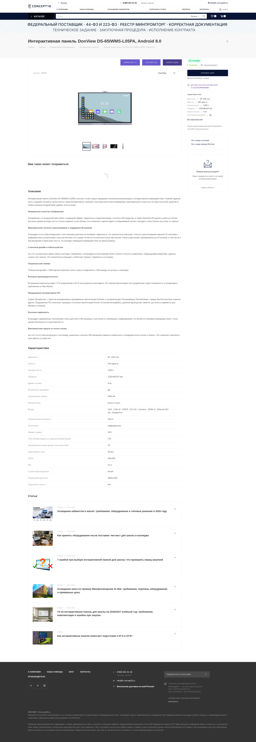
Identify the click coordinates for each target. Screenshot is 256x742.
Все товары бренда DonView (202, 144)
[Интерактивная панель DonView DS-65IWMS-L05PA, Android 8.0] (105, 109)
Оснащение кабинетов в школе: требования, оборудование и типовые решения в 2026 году (112, 511)
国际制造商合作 (173, 701)
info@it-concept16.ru (219, 3)
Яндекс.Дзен (44, 686)
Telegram (38, 686)
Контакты (85, 672)
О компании (34, 672)
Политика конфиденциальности (182, 683)
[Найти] (204, 16)
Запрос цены (172, 62)
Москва (64, 3)
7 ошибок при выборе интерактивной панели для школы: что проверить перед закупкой (110, 559)
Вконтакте (31, 686)
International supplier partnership (184, 698)
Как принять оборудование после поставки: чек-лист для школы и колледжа (103, 535)
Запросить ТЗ (130, 62)
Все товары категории (200, 140)
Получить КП (151, 62)
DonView (162, 73)
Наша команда (55, 672)
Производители (36, 677)
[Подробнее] (174, 508)
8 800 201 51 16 (130, 3)
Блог (71, 672)
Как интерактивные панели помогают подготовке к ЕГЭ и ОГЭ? (95, 636)
